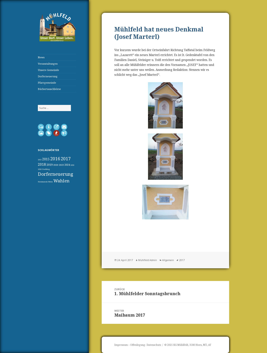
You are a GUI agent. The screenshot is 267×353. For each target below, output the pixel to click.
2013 (40, 160)
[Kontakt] (42, 127)
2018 (42, 164)
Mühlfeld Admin (147, 260)
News (41, 57)
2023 (61, 164)
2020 (55, 164)
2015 (46, 159)
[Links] (57, 127)
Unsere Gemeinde (48, 70)
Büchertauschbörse (49, 89)
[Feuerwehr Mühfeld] (57, 133)
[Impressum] (49, 127)
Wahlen (61, 181)
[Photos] (42, 133)
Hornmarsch (43, 182)
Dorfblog (46, 169)
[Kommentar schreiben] (49, 133)
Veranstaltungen (48, 63)
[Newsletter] (65, 127)
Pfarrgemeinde (47, 82)
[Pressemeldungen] (65, 133)
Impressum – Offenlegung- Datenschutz (137, 345)
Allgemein (168, 260)
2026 (40, 169)
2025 (72, 165)
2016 (55, 159)
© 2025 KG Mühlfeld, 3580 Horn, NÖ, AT (187, 345)
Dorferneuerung (47, 76)
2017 (66, 159)
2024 (67, 164)
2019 (50, 164)
